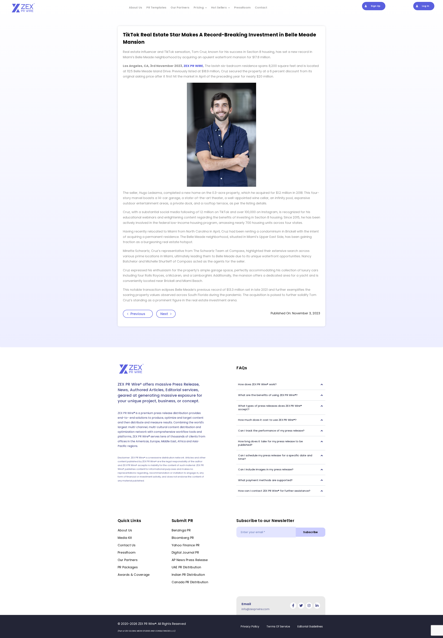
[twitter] (301, 605)
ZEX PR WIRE (193, 66)
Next (164, 313)
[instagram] (309, 605)
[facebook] (293, 605)
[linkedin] (317, 605)
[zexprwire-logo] (23, 4)
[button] (281, 384)
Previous (137, 313)
